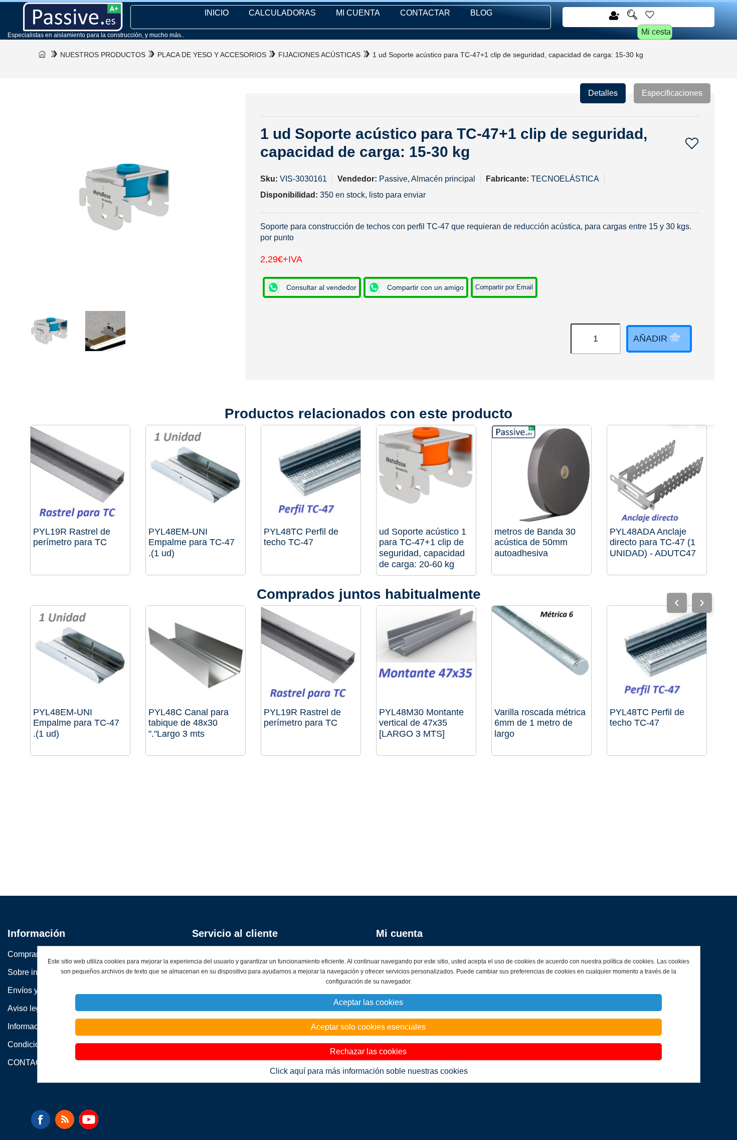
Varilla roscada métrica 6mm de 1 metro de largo (540, 723)
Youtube (88, 1119)
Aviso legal (27, 1008)
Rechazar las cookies (368, 1051)
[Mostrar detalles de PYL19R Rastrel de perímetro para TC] (80, 475)
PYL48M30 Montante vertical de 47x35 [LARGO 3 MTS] (421, 723)
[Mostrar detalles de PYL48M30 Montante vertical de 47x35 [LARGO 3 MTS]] (426, 655)
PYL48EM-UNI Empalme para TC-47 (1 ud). (191, 542)
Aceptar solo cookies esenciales (368, 1027)
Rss (64, 1119)
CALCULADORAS (282, 13)
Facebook (40, 1119)
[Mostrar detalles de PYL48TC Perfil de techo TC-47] (310, 475)
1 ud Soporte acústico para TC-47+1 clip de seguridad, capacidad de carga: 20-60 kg (422, 548)
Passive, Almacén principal (427, 179)
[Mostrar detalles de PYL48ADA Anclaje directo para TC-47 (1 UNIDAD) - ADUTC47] (656, 475)
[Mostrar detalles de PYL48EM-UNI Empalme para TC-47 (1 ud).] (195, 475)
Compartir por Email (504, 287)
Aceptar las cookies (368, 1002)
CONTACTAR (425, 13)
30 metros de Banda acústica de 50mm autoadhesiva (535, 542)
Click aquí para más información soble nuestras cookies (369, 1071)
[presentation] (702, 603)
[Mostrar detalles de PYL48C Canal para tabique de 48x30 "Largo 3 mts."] (195, 655)
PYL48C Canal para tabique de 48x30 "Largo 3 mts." (188, 723)
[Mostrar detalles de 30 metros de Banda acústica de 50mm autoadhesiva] (541, 475)
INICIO (217, 13)
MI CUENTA (358, 13)
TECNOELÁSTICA (565, 179)
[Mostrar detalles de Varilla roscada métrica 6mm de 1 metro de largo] (541, 655)
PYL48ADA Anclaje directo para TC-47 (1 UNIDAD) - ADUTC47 (653, 542)
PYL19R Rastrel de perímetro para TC (71, 537)
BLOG (481, 13)
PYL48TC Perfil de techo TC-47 (301, 537)
